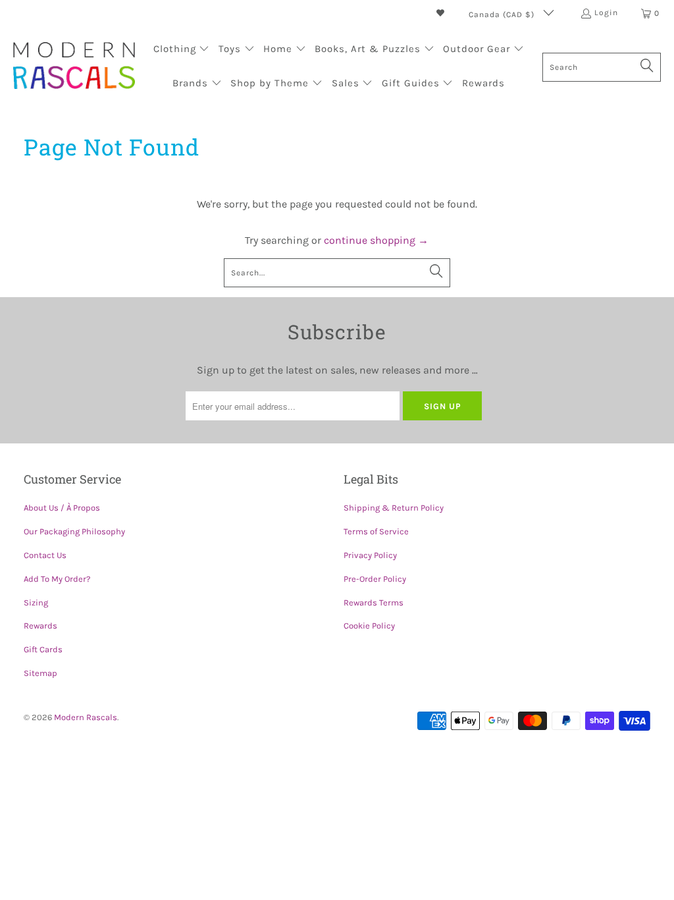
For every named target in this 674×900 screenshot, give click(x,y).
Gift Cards (43, 649)
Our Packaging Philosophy (74, 531)
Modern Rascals (85, 717)
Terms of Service (376, 531)
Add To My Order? (57, 579)
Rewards (40, 626)
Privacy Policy (370, 555)
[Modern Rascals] (74, 67)
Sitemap (40, 673)
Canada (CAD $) (503, 14)
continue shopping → (376, 240)
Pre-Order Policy (375, 579)
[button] (181, 50)
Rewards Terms (373, 602)
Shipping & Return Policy (394, 508)
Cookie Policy (369, 626)
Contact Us (45, 555)
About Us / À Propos (62, 508)
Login (606, 12)
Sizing (36, 602)
